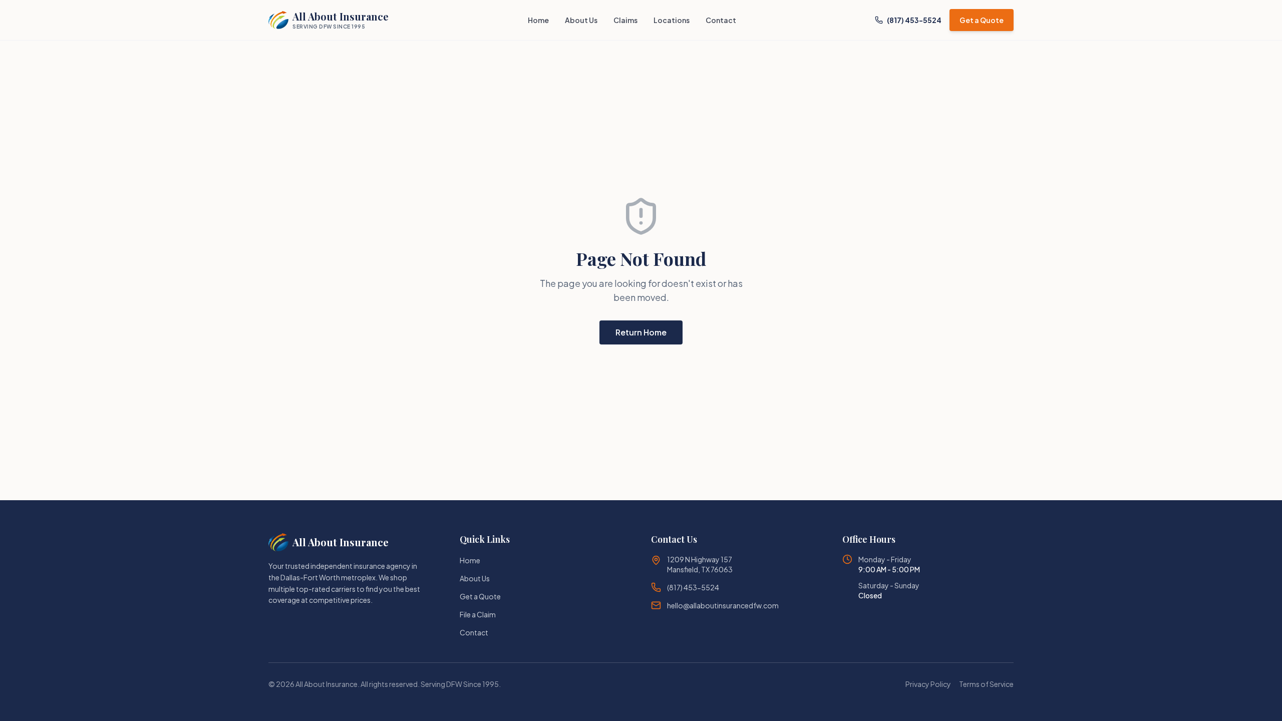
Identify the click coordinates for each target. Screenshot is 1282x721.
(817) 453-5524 (914, 20)
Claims (625, 20)
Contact (721, 20)
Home (538, 20)
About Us (581, 20)
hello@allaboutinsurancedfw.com (723, 605)
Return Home (641, 332)
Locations (672, 20)
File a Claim (478, 614)
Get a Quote (981, 20)
